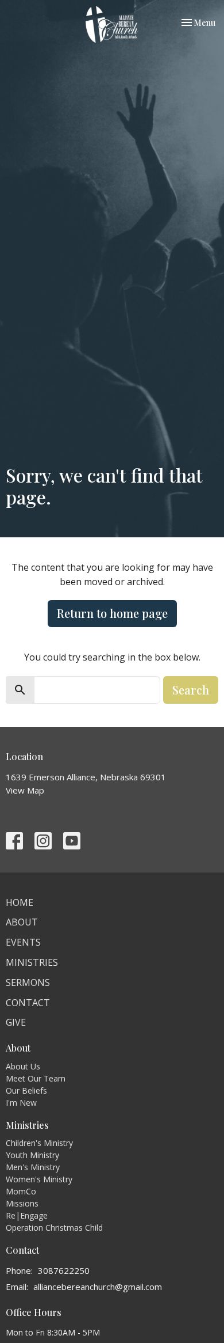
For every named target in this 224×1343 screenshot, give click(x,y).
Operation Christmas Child (54, 1227)
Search (190, 689)
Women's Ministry (39, 1179)
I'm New (21, 1102)
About (22, 922)
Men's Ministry (33, 1167)
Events (23, 942)
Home (19, 902)
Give (16, 1022)
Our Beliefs (26, 1090)
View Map (25, 790)
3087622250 (64, 1270)
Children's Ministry (39, 1142)
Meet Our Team (35, 1078)
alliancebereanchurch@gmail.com (97, 1286)
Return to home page (112, 613)
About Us (23, 1066)
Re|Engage (27, 1215)
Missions (22, 1203)
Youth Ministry (32, 1154)
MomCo (21, 1191)
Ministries (32, 962)
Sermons (28, 982)
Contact (28, 1002)
